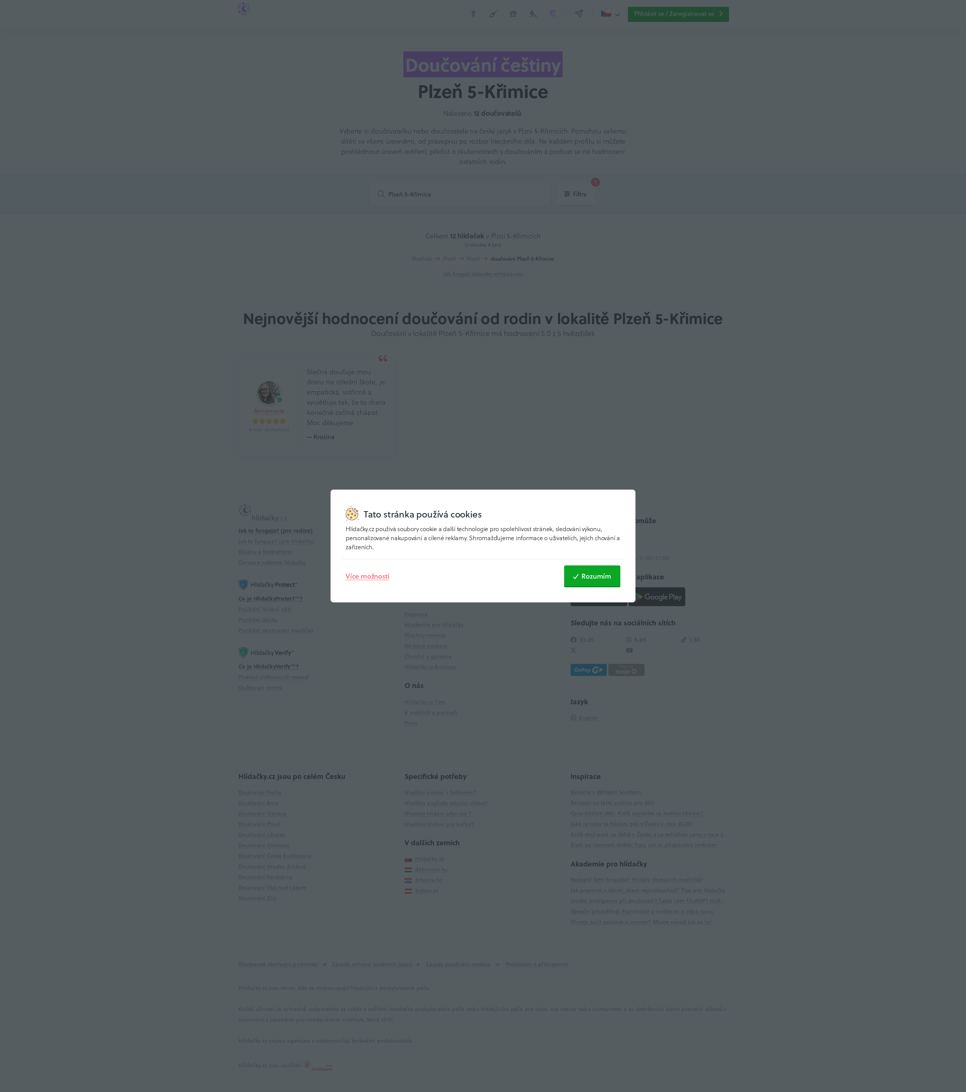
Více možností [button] (367, 576)
